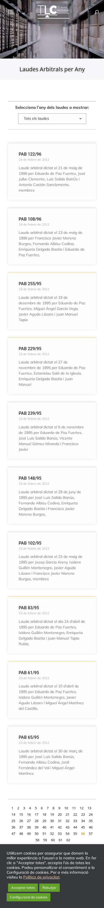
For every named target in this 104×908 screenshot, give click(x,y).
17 (36, 814)
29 (44, 820)
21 (67, 814)
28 (36, 820)
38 (29, 827)
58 (37, 839)
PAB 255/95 (30, 283)
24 (91, 814)
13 (89, 808)
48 (21, 833)
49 (29, 833)
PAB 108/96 (30, 219)
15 (21, 814)
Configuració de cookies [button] (28, 897)
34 (83, 820)
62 (68, 839)
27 (29, 820)
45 (83, 827)
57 (91, 833)
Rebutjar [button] (49, 887)
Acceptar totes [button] (23, 887)
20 (60, 814)
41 (52, 827)
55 (75, 833)
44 (75, 827)
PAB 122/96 (30, 154)
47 (13, 833)
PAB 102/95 (30, 543)
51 (44, 833)
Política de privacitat (41, 877)
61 (60, 839)
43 (67, 827)
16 (29, 814)
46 (91, 827)
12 (81, 808)
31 (60, 820)
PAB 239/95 (30, 413)
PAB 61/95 (29, 672)
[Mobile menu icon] (10, 12)
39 (36, 827)
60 (53, 839)
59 (45, 839)
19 (52, 814)
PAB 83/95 (29, 607)
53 (60, 833)
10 (66, 808)
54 (67, 833)
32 (67, 820)
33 (75, 820)
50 (36, 833)
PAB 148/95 (30, 478)
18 (44, 814)
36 (13, 827)
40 (44, 827)
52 (52, 833)
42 (60, 827)
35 (91, 820)
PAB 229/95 (30, 348)
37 (21, 827)
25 (13, 820)
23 (83, 814)
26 (21, 820)
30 (52, 820)
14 (13, 814)
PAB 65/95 (29, 737)
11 (74, 808)
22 (75, 814)
